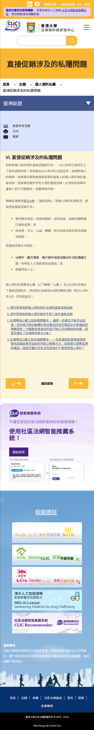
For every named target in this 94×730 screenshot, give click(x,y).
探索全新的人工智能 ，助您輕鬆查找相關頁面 (46, 12)
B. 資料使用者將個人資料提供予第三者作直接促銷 (40, 314)
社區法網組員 (53, 698)
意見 (70, 698)
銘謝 (81, 698)
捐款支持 (50, 4)
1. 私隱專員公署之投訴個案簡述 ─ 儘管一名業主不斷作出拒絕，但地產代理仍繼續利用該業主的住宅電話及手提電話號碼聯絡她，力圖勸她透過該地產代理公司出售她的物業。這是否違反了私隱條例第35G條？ (47, 326)
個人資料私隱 (45, 84)
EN (79, 4)
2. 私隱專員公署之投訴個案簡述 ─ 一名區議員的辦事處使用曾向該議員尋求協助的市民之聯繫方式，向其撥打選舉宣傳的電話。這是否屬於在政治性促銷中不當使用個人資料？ (47, 343)
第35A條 (29, 201)
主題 (22, 84)
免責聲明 (47, 706)
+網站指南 (67, 4)
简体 (87, 4)
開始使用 (19, 452)
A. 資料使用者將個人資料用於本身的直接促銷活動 (40, 307)
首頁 (6, 84)
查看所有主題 (21, 125)
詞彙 (36, 698)
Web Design (39, 725)
